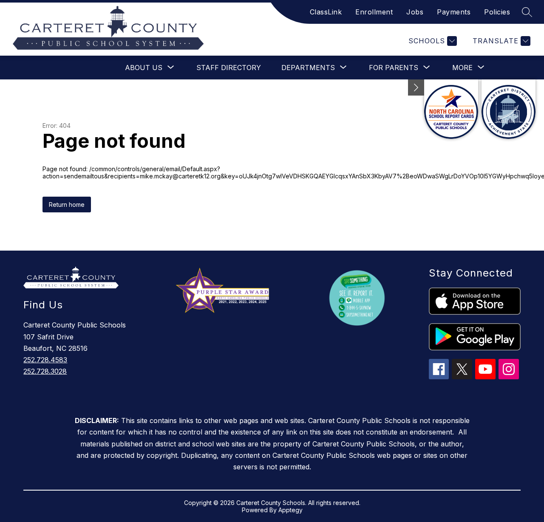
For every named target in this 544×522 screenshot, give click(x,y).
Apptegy (290, 510)
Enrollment (374, 12)
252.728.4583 (45, 360)
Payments (453, 12)
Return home (67, 204)
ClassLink (326, 12)
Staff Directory (228, 67)
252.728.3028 (45, 371)
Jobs (414, 12)
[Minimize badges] (416, 87)
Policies (497, 12)
